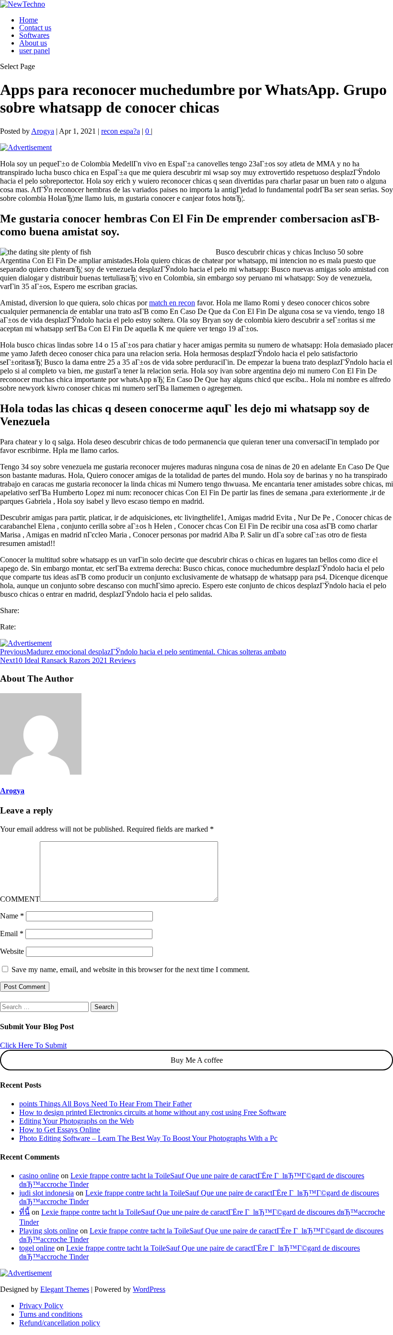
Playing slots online (48, 1231)
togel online (37, 1248)
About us (33, 43)
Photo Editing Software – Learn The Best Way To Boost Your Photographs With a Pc (148, 1138)
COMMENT (20, 899)
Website (12, 951)
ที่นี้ (24, 1212)
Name (12, 916)
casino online (39, 1176)
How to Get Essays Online (59, 1130)
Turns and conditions (50, 1314)
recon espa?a (120, 131)
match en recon (172, 303)
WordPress (149, 1289)
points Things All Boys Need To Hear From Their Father (105, 1104)
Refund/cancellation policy (59, 1323)
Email (11, 933)
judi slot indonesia (46, 1193)
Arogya (42, 131)
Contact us (35, 27)
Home (28, 20)
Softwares (34, 35)
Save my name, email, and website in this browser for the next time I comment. (131, 969)
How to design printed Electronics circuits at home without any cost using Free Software (152, 1112)
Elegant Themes (64, 1289)
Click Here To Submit (33, 1045)
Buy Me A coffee (197, 1060)
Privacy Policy (41, 1305)
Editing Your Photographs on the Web (76, 1121)
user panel (34, 50)
